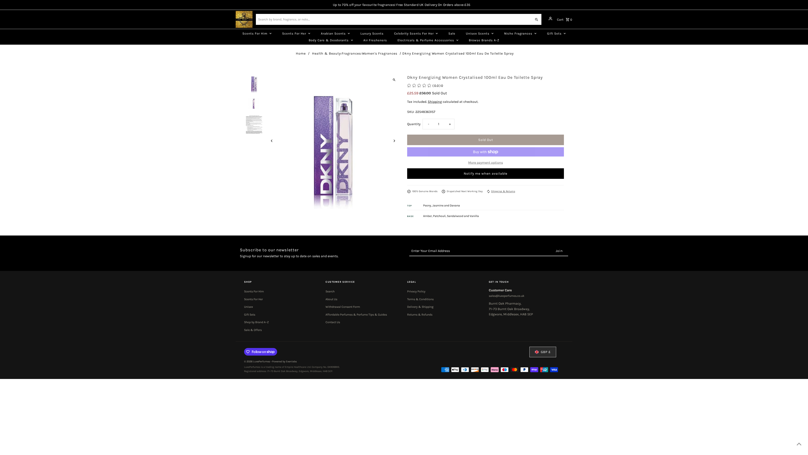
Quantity (413, 124)
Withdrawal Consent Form (343, 307)
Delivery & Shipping (420, 307)
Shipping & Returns (503, 191)
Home (301, 53)
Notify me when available (485, 173)
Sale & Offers (253, 330)
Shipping (435, 102)
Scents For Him (254, 291)
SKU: (410, 112)
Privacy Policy (416, 291)
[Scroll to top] (799, 444)
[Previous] (272, 141)
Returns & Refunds (419, 314)
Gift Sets (249, 314)
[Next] (394, 141)
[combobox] (393, 19)
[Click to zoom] (394, 79)
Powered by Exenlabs (284, 361)
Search (330, 291)
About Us (331, 299)
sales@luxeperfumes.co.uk (506, 296)
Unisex (248, 307)
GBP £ (546, 352)
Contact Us (333, 322)
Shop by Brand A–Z (256, 322)
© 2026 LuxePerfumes (257, 361)
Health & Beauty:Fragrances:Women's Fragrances (354, 53)
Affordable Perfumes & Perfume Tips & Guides (356, 314)
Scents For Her (253, 299)
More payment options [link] (485, 163)
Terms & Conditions (420, 299)
